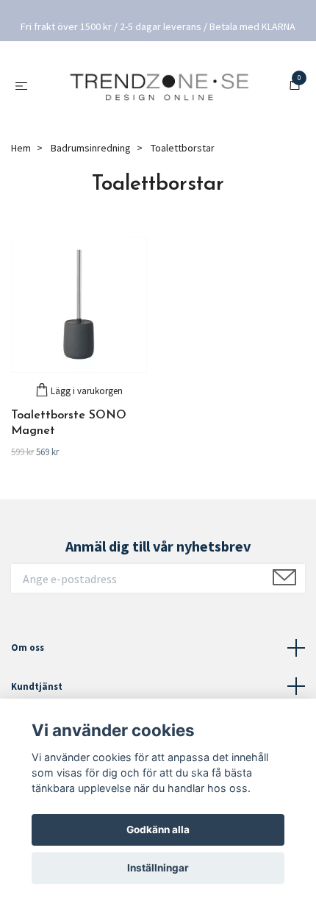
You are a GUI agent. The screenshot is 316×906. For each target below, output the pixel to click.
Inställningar (158, 868)
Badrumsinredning (91, 149)
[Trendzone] (160, 87)
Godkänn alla (158, 829)
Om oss (27, 648)
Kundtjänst (36, 687)
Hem (21, 149)
